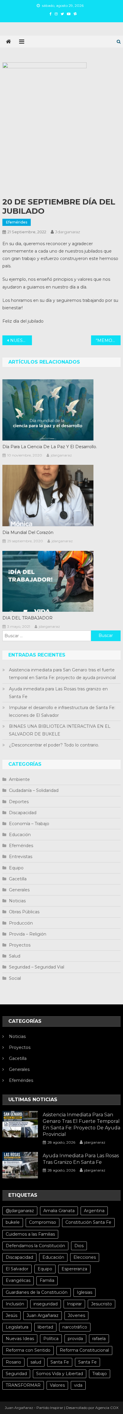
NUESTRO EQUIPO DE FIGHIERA (21, 340)
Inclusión (15, 1304)
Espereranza (74, 1269)
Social (15, 978)
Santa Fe (59, 1362)
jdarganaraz (67, 231)
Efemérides (16, 222)
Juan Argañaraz (43, 1315)
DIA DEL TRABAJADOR (27, 618)
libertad (45, 1327)
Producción (21, 923)
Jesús (11, 1315)
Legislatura (17, 1327)
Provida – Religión (27, 934)
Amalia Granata (59, 1210)
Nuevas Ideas (20, 1338)
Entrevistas (20, 856)
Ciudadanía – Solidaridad (34, 790)
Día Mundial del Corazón (27, 532)
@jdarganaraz (20, 1210)
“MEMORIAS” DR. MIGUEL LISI (108, 340)
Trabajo (99, 1373)
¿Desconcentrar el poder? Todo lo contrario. (54, 745)
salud (35, 1362)
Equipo (16, 868)
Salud (14, 956)
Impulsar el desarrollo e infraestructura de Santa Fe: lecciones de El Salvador (62, 711)
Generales (19, 890)
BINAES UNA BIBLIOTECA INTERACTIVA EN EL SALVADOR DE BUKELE (59, 730)
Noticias (17, 900)
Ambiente (19, 779)
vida (78, 1385)
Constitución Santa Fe (88, 1222)
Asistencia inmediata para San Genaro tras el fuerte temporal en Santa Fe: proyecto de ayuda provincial (62, 673)
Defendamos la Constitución (35, 1245)
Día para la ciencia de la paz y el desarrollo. (49, 446)
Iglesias (84, 1292)
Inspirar (74, 1304)
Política (51, 1338)
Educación (20, 834)
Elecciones (84, 1257)
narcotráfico (74, 1327)
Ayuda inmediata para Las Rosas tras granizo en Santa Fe (58, 692)
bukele (13, 1222)
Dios (79, 1245)
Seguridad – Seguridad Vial (36, 967)
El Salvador (17, 1269)
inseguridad (45, 1304)
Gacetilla (18, 879)
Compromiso (42, 1222)
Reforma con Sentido (28, 1350)
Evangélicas (18, 1280)
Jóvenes (76, 1315)
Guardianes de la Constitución (36, 1292)
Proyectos (19, 945)
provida (75, 1338)
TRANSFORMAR (23, 1385)
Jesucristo (101, 1304)
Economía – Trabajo (29, 823)
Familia (47, 1280)
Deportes (19, 801)
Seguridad (16, 1373)
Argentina (94, 1210)
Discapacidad (22, 812)
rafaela (99, 1338)
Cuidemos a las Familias (30, 1234)
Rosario (13, 1362)
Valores (57, 1385)
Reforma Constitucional (84, 1350)
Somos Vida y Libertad (59, 1373)
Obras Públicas (24, 911)
